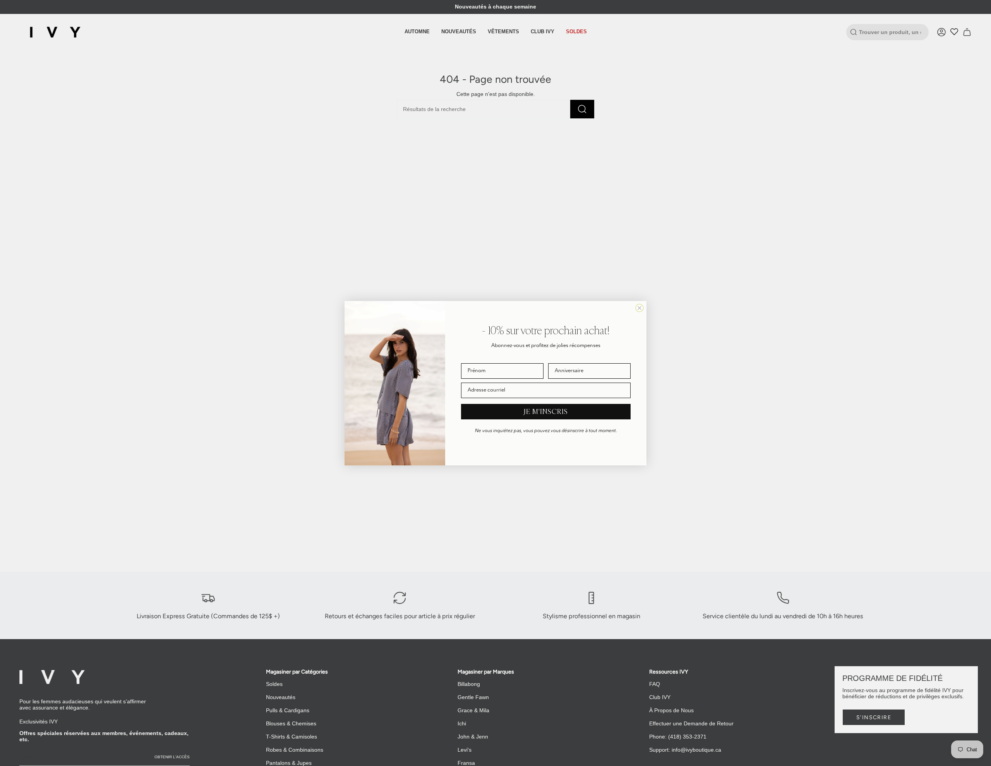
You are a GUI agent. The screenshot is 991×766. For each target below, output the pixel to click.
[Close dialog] (639, 308)
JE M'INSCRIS (546, 411)
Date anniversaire (568, 357)
